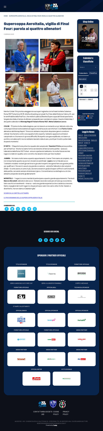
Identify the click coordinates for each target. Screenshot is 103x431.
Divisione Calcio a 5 (85, 173)
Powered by (49, 425)
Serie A (80, 135)
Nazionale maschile (85, 155)
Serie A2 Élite (82, 138)
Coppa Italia (82, 145)
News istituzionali (84, 171)
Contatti (37, 412)
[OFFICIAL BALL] (51, 297)
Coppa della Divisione (85, 148)
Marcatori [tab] (82, 79)
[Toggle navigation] (4, 7)
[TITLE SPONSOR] (21, 274)
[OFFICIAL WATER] (36, 379)
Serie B (80, 143)
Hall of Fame (82, 168)
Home (6, 16)
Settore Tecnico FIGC (85, 178)
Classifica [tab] (93, 73)
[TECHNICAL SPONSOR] (82, 297)
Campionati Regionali (85, 163)
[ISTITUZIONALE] (66, 379)
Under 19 (87, 143)
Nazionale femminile (85, 158)
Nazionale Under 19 (85, 160)
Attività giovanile (84, 165)
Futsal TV (81, 176)
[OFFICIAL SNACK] (21, 320)
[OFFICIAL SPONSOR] (51, 320)
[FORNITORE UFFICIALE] (82, 274)
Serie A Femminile (90, 135)
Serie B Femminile (84, 140)
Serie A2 (94, 140)
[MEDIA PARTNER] (82, 340)
